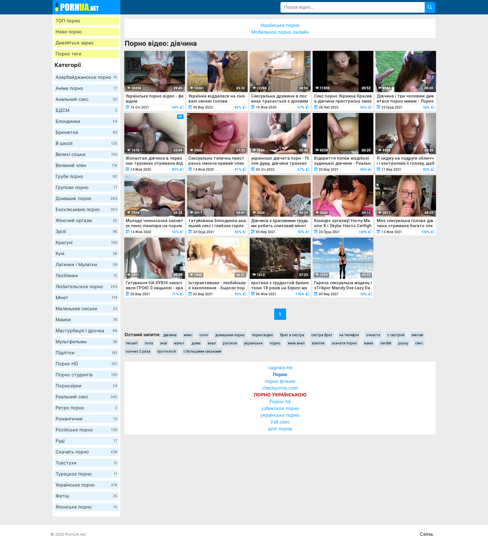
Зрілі (86, 231)
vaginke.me (280, 367)
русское (230, 343)
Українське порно (86, 485)
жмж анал (296, 343)
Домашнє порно (86, 198)
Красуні (86, 242)
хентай (417, 335)
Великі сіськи (86, 154)
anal (163, 343)
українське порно (280, 415)
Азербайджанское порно (86, 77)
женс (188, 335)
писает (132, 343)
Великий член (86, 165)
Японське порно (86, 507)
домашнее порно (230, 335)
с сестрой (395, 335)
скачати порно (344, 343)
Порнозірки (86, 385)
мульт (179, 343)
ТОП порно (68, 20)
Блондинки (86, 121)
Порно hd (280, 401)
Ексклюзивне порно (86, 209)
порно (275, 343)
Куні (86, 253)
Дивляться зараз (74, 42)
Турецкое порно (86, 474)
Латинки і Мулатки (86, 264)
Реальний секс (86, 396)
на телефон (349, 335)
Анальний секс (86, 99)
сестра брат (321, 335)
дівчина (170, 335)
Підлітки (86, 352)
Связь (426, 534)
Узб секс (280, 422)
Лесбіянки (86, 275)
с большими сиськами (202, 351)
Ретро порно (86, 407)
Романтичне (86, 419)
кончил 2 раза (138, 351)
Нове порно (69, 31)
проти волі (166, 351)
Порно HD (86, 363)
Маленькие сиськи (86, 308)
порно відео (262, 335)
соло (203, 335)
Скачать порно (86, 452)
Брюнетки (86, 132)
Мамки (86, 319)
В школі (86, 143)
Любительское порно (86, 286)
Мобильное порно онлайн (280, 32)
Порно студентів (86, 374)
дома (196, 343)
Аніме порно (86, 88)
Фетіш (86, 496)
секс (419, 343)
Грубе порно (86, 176)
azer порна (280, 428)
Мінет (86, 297)
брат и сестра (292, 335)
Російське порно (86, 430)
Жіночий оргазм (86, 220)
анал (212, 343)
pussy (403, 343)
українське (253, 343)
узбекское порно (280, 408)
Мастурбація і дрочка (86, 330)
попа (149, 343)
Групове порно (86, 187)
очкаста (373, 335)
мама (368, 343)
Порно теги (68, 54)
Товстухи (86, 463)
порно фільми (280, 381)
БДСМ (86, 110)
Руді (86, 441)
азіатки (318, 343)
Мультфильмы (86, 341)
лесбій (385, 343)
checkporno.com (280, 388)
